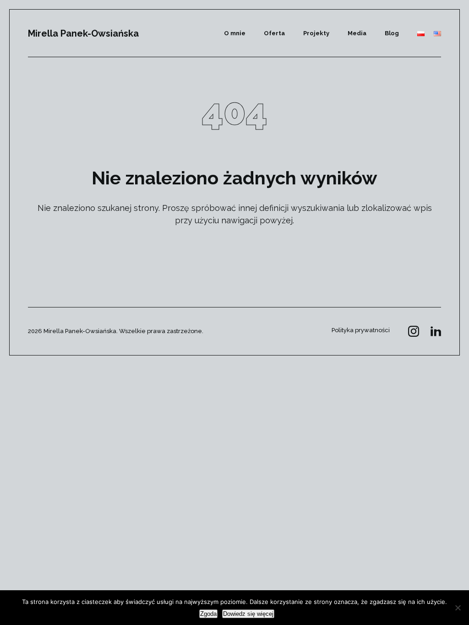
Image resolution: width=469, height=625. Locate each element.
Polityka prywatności (361, 330)
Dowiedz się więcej (248, 613)
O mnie (234, 33)
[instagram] (413, 331)
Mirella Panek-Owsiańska (83, 33)
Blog (392, 33)
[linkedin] (435, 331)
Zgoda (208, 613)
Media (357, 33)
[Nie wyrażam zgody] (457, 607)
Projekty (316, 33)
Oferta (274, 33)
